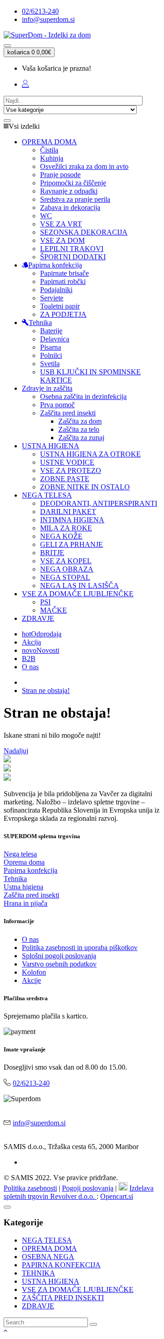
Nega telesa (20, 854)
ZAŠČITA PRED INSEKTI (63, 1298)
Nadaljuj (16, 751)
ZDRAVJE (38, 1306)
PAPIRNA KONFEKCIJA (61, 1265)
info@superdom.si (48, 19)
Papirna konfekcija (30, 870)
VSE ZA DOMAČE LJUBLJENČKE (77, 1289)
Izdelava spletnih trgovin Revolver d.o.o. (79, 1192)
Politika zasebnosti (30, 1188)
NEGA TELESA (47, 1240)
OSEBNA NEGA (48, 1256)
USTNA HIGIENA (50, 1281)
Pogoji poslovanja (87, 1188)
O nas (30, 939)
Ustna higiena (23, 887)
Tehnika (15, 878)
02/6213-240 (40, 11)
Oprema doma (24, 862)
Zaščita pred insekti (31, 895)
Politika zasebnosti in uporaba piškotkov (80, 947)
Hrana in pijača (25, 903)
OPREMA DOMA (49, 1248)
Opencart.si (116, 1196)
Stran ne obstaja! (46, 690)
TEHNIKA (38, 1273)
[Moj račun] (25, 84)
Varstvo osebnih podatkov (59, 964)
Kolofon (34, 972)
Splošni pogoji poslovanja (59, 956)
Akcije (31, 980)
